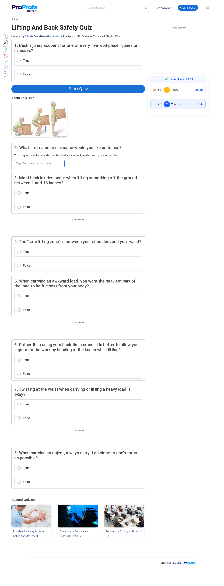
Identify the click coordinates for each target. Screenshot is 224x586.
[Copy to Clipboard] (6, 68)
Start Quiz (78, 88)
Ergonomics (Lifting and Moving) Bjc (124, 533)
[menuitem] (163, 8)
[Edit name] (179, 104)
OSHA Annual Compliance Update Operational (73, 533)
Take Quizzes (162, 7)
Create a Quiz (187, 7)
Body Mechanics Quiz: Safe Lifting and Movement (28, 533)
